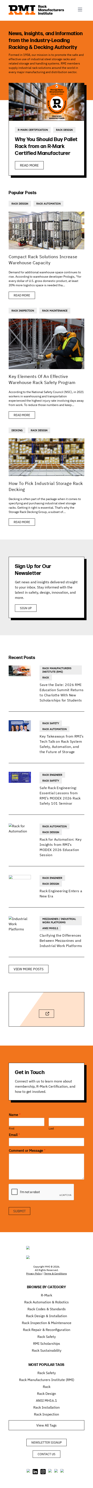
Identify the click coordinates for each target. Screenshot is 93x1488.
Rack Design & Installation (46, 1316)
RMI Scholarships (46, 1343)
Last (51, 1128)
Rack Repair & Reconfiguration (46, 1330)
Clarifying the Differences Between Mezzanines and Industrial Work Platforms (61, 940)
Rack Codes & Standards (46, 1309)
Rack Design (64, 129)
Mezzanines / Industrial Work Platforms (59, 920)
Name (15, 1114)
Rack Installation (46, 1407)
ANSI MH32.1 (50, 928)
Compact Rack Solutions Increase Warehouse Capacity (43, 260)
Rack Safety (50, 723)
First (11, 1128)
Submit (19, 1211)
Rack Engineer (52, 774)
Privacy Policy (34, 1273)
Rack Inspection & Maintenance (46, 1323)
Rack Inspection (22, 310)
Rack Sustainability (46, 1350)
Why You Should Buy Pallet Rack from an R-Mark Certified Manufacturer (46, 146)
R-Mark (46, 1295)
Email (14, 1135)
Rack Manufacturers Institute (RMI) (56, 670)
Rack (45, 677)
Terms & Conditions (55, 1273)
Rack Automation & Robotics (46, 1302)
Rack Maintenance (54, 310)
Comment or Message (27, 1150)
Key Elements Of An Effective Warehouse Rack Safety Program (42, 379)
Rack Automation (48, 203)
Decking (16, 430)
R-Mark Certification (33, 129)
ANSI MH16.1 (46, 1400)
